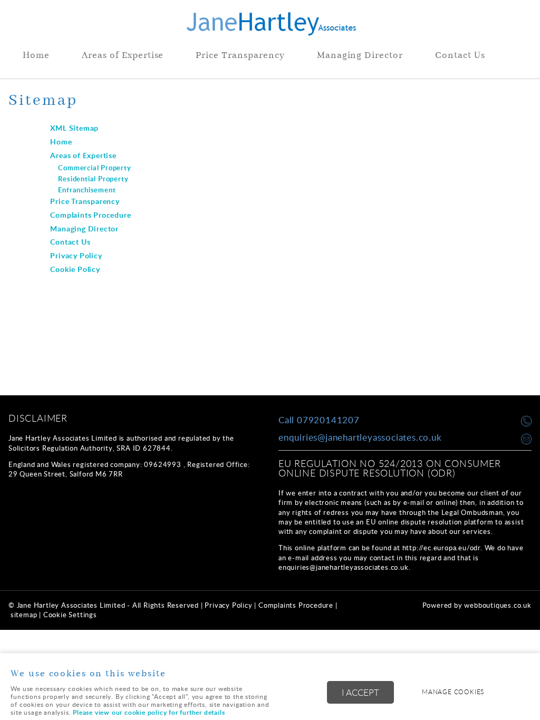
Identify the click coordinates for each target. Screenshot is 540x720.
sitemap (24, 614)
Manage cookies (453, 692)
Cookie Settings (70, 614)
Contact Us (460, 56)
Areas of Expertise (122, 56)
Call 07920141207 (319, 420)
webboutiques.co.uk (497, 605)
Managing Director (360, 56)
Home (36, 56)
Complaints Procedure (90, 214)
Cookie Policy (75, 269)
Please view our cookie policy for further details (149, 712)
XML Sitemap (74, 127)
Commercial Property (94, 167)
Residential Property (93, 178)
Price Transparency (240, 56)
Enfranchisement (86, 189)
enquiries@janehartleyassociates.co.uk (360, 437)
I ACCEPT (360, 692)
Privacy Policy (76, 255)
